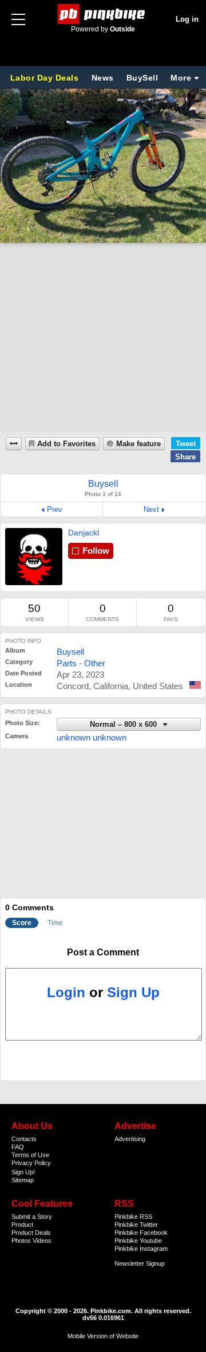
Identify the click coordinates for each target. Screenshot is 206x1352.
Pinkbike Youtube (138, 1240)
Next (151, 509)
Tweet (186, 443)
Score (21, 923)
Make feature (138, 444)
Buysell (70, 652)
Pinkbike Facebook (141, 1232)
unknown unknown (91, 737)
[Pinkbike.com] (103, 14)
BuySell (142, 77)
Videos (42, 1240)
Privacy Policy (31, 1162)
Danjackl (83, 532)
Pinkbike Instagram (141, 1248)
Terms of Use (30, 1154)
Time (55, 923)
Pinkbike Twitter (136, 1224)
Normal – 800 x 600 (124, 725)
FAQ (17, 1146)
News (103, 77)
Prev (54, 509)
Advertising (129, 1138)
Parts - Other (81, 663)
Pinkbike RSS (133, 1216)
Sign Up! (23, 1172)
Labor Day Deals (45, 77)
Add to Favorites (66, 444)
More (181, 77)
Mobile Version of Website (103, 1336)
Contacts (24, 1138)
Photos (21, 1240)
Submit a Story (31, 1216)
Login (66, 992)
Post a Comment (103, 952)
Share (185, 457)
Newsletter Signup (139, 1263)
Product (22, 1224)
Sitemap (22, 1180)
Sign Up (133, 992)
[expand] (14, 443)
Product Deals (31, 1232)
